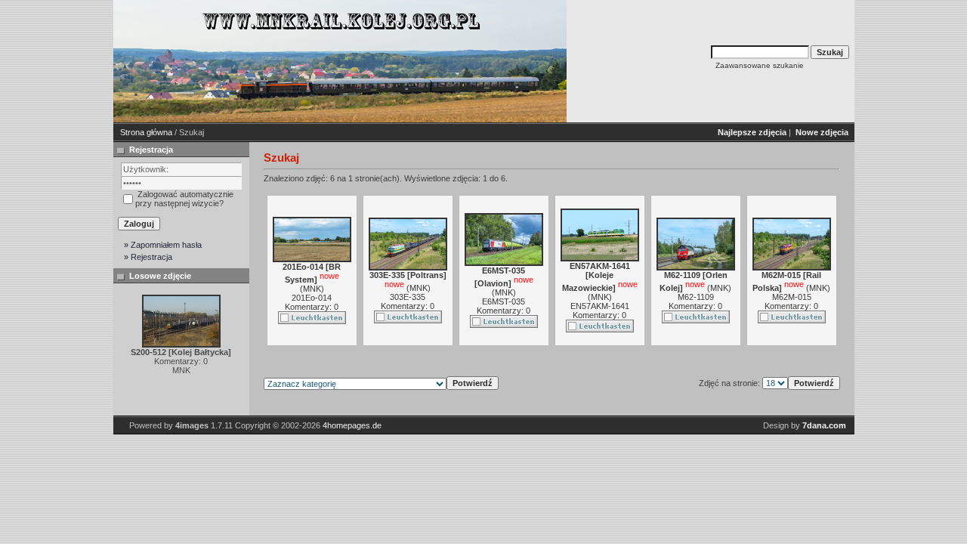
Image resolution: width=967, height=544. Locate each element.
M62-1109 (696, 296)
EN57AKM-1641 (599, 306)
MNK (312, 288)
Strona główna (146, 132)
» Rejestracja (148, 256)
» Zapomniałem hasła (163, 244)
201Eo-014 (312, 297)
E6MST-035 (503, 301)
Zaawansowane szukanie (759, 65)
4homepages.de (352, 425)
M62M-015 (791, 296)
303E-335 (407, 296)
